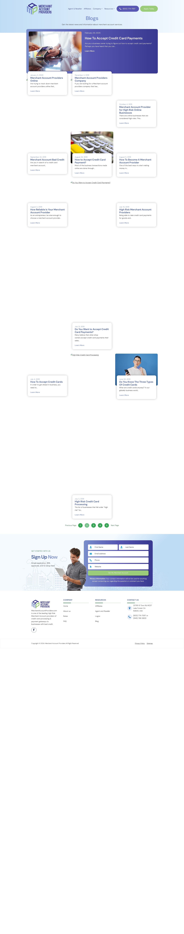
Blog (97, 741)
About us (66, 731)
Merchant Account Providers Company (91, 79)
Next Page (115, 645)
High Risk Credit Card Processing (87, 623)
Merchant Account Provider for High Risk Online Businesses (135, 110)
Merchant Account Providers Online (46, 79)
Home (65, 726)
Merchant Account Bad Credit (47, 279)
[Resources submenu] (114, 8)
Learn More (89, 51)
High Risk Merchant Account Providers (135, 450)
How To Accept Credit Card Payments (113, 38)
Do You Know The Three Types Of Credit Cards (136, 503)
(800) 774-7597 (129, 9)
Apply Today (149, 9)
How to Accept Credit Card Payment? (90, 161)
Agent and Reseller (102, 731)
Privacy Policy (140, 763)
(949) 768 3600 (139, 738)
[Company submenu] (102, 8)
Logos (97, 736)
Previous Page (70, 645)
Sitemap (150, 763)
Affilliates (98, 726)
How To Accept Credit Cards (46, 621)
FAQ (65, 741)
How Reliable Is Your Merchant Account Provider (47, 450)
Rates (65, 736)
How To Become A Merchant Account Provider (135, 281)
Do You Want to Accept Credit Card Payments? (92, 450)
